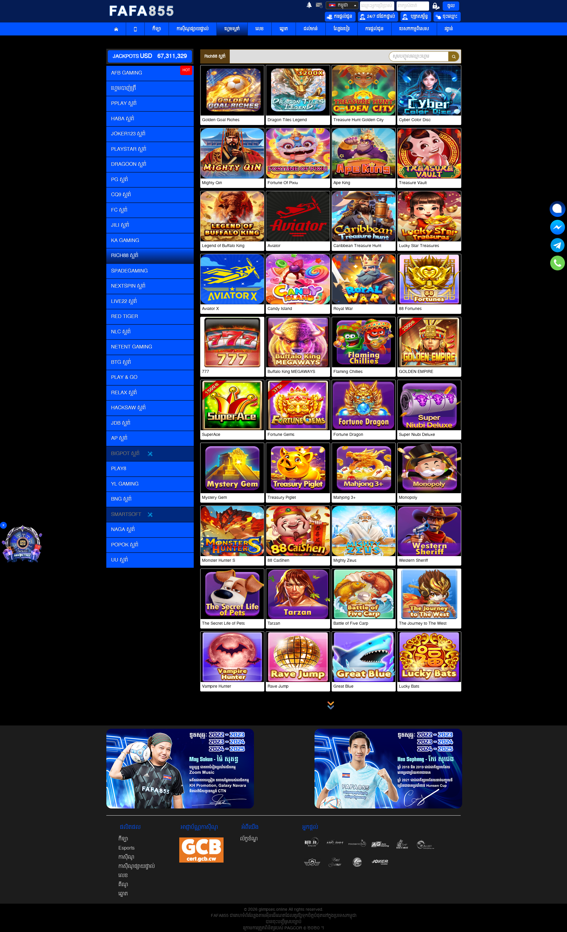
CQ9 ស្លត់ (121, 194)
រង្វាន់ (449, 29)
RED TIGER (124, 316)
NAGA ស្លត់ (123, 529)
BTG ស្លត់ (121, 362)
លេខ (259, 29)
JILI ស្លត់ (120, 225)
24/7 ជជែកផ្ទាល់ (381, 16)
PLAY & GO (124, 377)
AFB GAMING (126, 73)
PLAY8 (118, 468)
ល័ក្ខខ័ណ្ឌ (249, 838)
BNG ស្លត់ (121, 499)
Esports (126, 848)
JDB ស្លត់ (121, 423)
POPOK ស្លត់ (125, 545)
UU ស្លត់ (119, 560)
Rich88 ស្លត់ (125, 255)
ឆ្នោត (284, 29)
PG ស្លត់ (119, 179)
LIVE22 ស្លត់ (124, 301)
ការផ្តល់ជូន (343, 16)
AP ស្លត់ (119, 438)
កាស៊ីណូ (126, 857)
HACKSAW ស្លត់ (128, 408)
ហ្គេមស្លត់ (232, 29)
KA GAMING (125, 240)
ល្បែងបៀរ (342, 29)
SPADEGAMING (129, 271)
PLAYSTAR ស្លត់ (128, 149)
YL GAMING (125, 484)
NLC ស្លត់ (121, 332)
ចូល (450, 6)
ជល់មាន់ (311, 29)
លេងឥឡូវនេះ (232, 95)
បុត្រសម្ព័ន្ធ (419, 16)
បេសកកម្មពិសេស (414, 29)
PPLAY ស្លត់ (124, 103)
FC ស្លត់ (119, 210)
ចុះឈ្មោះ (450, 16)
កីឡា (156, 29)
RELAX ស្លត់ (124, 392)
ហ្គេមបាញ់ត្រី (123, 88)
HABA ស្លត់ (122, 119)
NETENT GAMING (131, 347)
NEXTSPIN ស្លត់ (128, 286)
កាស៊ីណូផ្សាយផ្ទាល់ (192, 29)
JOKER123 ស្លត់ (128, 134)
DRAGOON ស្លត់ (128, 164)
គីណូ (123, 884)
